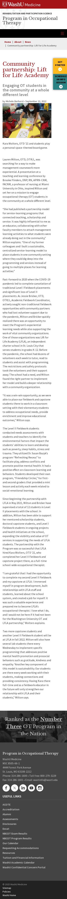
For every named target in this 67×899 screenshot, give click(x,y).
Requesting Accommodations (21, 848)
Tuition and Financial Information (23, 857)
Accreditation (11, 809)
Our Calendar (10, 843)
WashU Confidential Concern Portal (24, 867)
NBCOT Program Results (17, 838)
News (28, 41)
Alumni (7, 814)
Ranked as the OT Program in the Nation (33, 726)
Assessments (10, 819)
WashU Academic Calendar (19, 862)
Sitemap (7, 888)
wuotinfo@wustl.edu (45, 780)
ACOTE (6, 804)
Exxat (6, 828)
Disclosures (9, 824)
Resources (9, 853)
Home (7, 41)
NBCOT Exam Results (15, 833)
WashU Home (9, 895)
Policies (7, 891)
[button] (60, 66)
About (17, 41)
